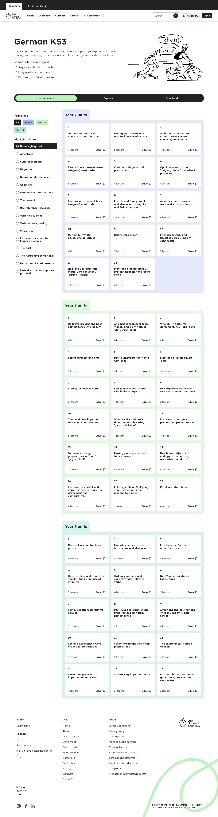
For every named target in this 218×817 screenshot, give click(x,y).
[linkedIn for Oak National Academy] (33, 806)
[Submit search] (175, 15)
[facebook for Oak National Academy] (26, 806)
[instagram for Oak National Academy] (18, 806)
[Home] (13, 16)
